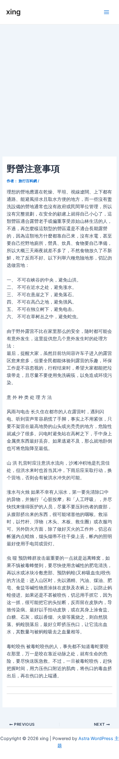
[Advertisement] (59, 87)
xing (13, 11)
